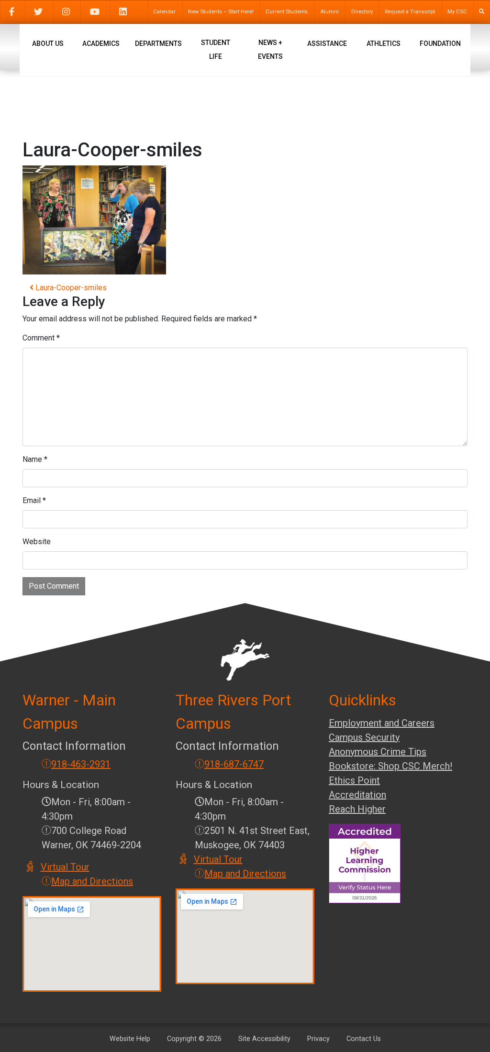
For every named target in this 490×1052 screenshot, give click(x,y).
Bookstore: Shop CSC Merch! (390, 766)
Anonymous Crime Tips (377, 751)
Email (34, 500)
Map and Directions (92, 881)
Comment (41, 337)
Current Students (287, 12)
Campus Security (364, 737)
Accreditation (357, 794)
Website (36, 541)
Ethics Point (354, 780)
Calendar (164, 12)
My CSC (457, 12)
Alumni (329, 12)
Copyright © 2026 (194, 1039)
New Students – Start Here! (221, 12)
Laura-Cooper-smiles (70, 287)
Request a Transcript (410, 12)
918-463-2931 (81, 764)
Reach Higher (357, 809)
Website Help (130, 1039)
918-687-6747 (234, 764)
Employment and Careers (381, 723)
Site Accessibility (264, 1039)
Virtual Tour (65, 867)
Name (34, 459)
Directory (362, 12)
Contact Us (363, 1039)
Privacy (318, 1039)
